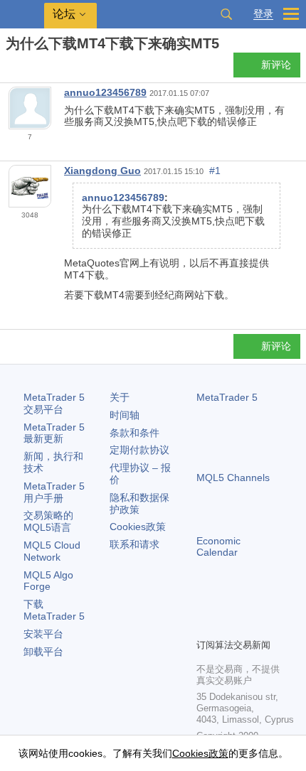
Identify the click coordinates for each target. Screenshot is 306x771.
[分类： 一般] (27, 69)
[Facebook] (204, 602)
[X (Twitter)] (250, 602)
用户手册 (54, 492)
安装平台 (43, 634)
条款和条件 (134, 432)
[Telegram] (227, 602)
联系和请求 (134, 544)
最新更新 (54, 433)
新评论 (276, 64)
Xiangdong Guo (102, 170)
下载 (54, 610)
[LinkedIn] (204, 625)
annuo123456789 (105, 92)
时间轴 (124, 415)
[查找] (226, 14)
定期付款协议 (139, 449)
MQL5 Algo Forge (48, 581)
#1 (215, 170)
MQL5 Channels (233, 477)
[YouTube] (273, 602)
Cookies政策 (138, 526)
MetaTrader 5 (227, 397)
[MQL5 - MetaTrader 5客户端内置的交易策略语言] (22, 15)
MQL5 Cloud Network (51, 551)
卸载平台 (43, 651)
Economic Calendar (218, 547)
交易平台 (54, 403)
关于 (120, 397)
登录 (263, 14)
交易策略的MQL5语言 (48, 521)
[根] (10, 68)
